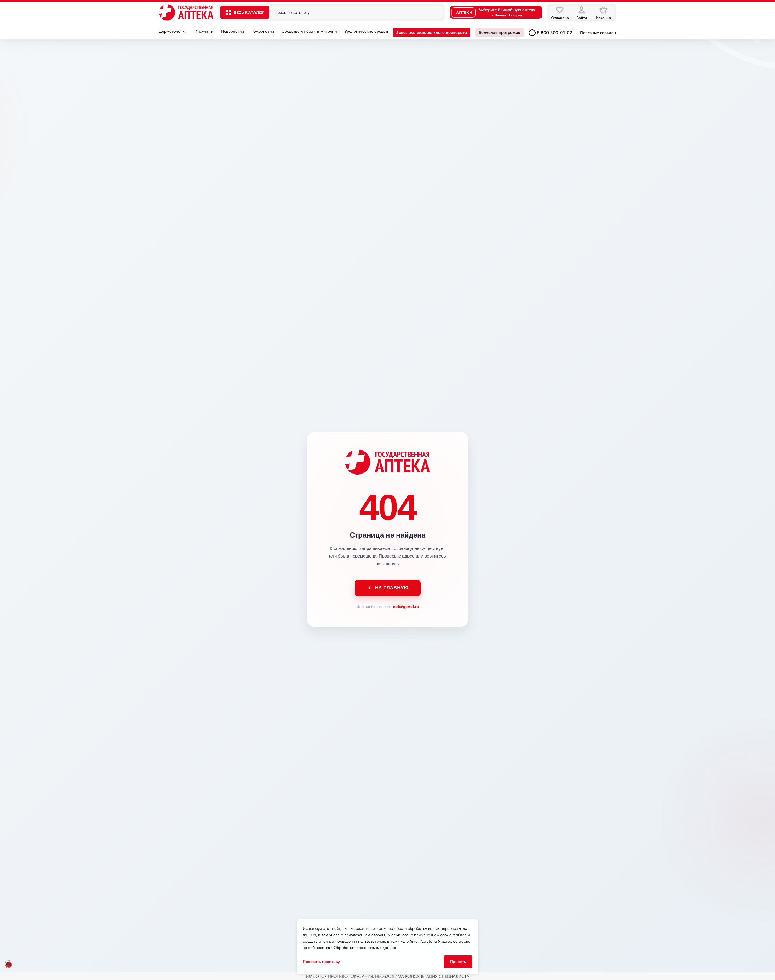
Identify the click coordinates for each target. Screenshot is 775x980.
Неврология (232, 31)
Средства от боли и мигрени (309, 31)
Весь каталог (249, 12)
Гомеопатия (263, 31)
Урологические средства (368, 31)
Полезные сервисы (598, 33)
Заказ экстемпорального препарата (431, 32)
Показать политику (321, 961)
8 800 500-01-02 (554, 32)
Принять (458, 961)
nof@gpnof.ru (406, 606)
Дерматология (173, 31)
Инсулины (203, 31)
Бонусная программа (499, 32)
